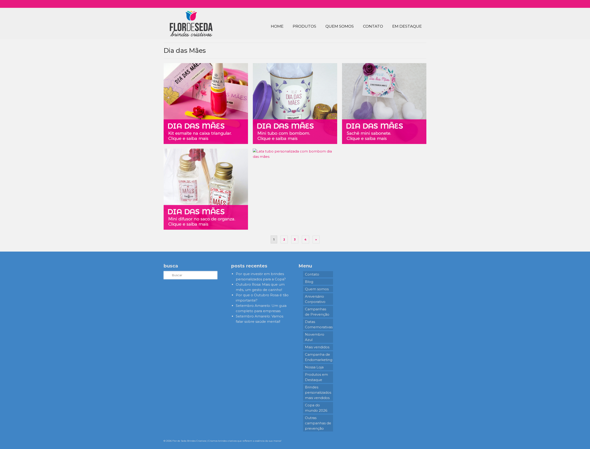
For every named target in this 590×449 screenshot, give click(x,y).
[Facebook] (405, 4)
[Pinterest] (411, 4)
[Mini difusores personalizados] (206, 189)
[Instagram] (398, 4)
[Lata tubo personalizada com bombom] (295, 189)
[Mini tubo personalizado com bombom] (295, 103)
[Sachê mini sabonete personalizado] (384, 103)
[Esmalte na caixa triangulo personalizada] (206, 103)
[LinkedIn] (418, 4)
